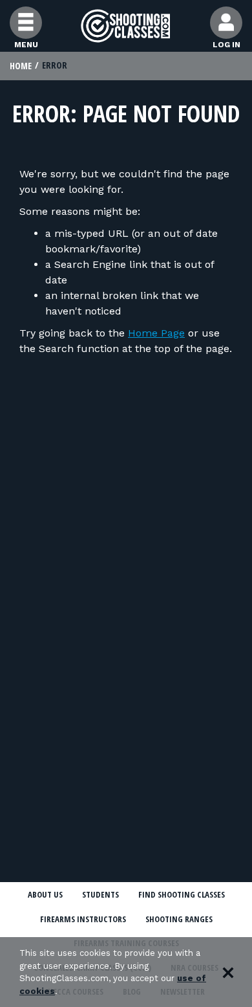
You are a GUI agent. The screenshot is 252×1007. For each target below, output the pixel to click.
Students (100, 894)
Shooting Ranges (179, 919)
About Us (45, 894)
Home (21, 66)
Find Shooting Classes (181, 894)
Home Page (156, 333)
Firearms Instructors (83, 919)
